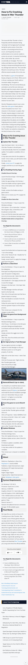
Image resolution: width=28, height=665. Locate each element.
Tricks (6, 594)
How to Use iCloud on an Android (14, 567)
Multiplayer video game (12, 477)
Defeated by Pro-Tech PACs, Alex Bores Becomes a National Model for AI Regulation (13, 625)
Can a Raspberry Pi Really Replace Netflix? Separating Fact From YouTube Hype (13, 610)
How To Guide (14, 590)
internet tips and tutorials (11, 592)
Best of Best (4, 583)
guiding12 (8, 590)
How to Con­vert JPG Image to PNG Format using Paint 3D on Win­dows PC (14, 576)
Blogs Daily (10, 583)
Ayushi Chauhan (7, 17)
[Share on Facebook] (13, 37)
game (13, 76)
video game (10, 106)
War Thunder (18, 541)
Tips (3, 594)
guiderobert (9, 588)
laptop (15, 390)
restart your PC (10, 163)
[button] (25, 662)
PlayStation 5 (5, 463)
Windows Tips (10, 594)
